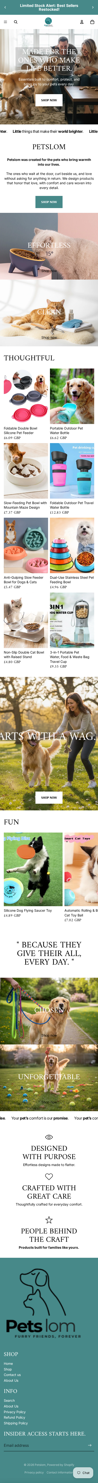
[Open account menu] (82, 22)
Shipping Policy (16, 1423)
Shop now (49, 100)
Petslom (40, 1465)
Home (8, 1363)
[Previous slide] (5, 7)
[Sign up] (89, 1445)
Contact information (60, 1472)
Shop (8, 1369)
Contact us (12, 1375)
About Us (11, 1380)
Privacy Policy (15, 1412)
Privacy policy (34, 1472)
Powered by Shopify (60, 1465)
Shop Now (49, 797)
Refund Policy (14, 1417)
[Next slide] (93, 7)
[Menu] (5, 21)
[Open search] (15, 22)
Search (9, 1400)
